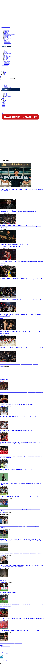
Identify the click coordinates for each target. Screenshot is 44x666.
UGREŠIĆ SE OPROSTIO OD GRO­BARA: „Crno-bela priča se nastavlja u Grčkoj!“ (19, 496)
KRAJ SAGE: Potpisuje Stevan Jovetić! (9, 592)
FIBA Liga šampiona (7, 53)
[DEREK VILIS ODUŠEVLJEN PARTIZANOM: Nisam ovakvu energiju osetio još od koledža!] (15, 186)
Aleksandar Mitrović (7, 43)
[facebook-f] (1, 121)
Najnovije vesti (4, 379)
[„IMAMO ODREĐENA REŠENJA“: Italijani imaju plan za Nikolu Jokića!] (4, 402)
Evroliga (5, 50)
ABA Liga (6, 52)
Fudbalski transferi (7, 35)
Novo (1, 76)
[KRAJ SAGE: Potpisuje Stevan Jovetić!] (4, 590)
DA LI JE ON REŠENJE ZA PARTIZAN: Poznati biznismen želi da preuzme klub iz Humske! (21, 553)
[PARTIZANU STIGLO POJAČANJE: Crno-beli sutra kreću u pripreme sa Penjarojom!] (8, 223)
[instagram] (0, 121)
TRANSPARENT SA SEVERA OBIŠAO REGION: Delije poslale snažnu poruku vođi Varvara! (21, 630)
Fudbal (1, 394)
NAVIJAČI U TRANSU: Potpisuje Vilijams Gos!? (11, 643)
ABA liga (6, 58)
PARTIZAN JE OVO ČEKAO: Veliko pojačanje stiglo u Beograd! (18, 211)
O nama (3, 648)
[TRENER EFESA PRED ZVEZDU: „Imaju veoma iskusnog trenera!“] (8, 361)
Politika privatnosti (5, 652)
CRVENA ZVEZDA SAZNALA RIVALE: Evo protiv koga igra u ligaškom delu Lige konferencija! (22, 618)
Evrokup (5, 51)
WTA (5, 73)
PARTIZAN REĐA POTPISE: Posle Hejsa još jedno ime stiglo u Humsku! (20, 299)
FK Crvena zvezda (7, 38)
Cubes (9, 663)
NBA (5, 54)
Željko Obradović (7, 61)
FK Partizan (6, 39)
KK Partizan (6, 57)
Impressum (4, 651)
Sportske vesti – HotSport (7, 661)
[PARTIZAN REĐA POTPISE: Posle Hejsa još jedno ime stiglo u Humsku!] (8, 297)
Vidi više (1, 381)
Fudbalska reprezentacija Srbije (9, 34)
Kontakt (3, 649)
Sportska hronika (3, 582)
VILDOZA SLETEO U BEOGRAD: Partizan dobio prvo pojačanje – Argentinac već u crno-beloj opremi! (19, 245)
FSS (5, 40)
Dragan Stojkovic (7, 41)
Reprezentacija (6, 55)
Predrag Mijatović (7, 44)
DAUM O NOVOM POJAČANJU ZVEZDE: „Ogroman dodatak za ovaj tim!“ (21, 347)
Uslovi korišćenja (5, 653)
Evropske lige (6, 31)
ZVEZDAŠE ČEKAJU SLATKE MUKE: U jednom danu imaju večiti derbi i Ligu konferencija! (21, 392)
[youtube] (3, 121)
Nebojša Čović (6, 64)
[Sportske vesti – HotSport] (5, 27)
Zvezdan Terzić (7, 42)
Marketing (4, 650)
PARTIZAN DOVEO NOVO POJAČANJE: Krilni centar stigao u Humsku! (21, 278)
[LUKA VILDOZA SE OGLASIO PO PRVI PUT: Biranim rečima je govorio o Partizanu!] (8, 259)
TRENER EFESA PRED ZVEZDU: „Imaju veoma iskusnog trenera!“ (19, 364)
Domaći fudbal (6, 30)
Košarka (1, 318)
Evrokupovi (6, 32)
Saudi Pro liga (6, 33)
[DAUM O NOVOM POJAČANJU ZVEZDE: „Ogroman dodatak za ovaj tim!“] (8, 345)
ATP (5, 72)
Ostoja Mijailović (7, 63)
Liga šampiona (6, 36)
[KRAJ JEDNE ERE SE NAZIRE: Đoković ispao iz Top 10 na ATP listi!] (4, 428)
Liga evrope (6, 37)
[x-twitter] (2, 121)
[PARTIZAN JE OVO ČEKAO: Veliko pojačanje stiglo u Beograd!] (8, 208)
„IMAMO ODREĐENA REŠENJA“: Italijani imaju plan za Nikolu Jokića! (16, 404)
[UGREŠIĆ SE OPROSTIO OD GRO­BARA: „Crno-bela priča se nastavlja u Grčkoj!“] (4, 494)
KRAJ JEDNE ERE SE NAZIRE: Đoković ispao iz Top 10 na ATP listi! (16, 430)
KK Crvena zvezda (7, 56)
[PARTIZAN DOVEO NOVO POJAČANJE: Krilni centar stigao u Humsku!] (8, 276)
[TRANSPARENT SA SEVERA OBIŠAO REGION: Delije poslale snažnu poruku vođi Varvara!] (4, 628)
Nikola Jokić (6, 62)
